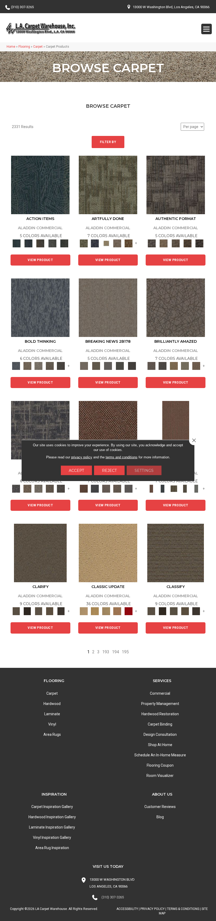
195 (125, 651)
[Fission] (50, 366)
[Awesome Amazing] (117, 243)
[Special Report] (96, 366)
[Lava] (38, 366)
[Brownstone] (40, 243)
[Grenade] (27, 366)
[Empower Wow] (185, 366)
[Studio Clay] (117, 611)
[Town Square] (129, 488)
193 (105, 651)
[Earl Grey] (52, 243)
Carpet (38, 46)
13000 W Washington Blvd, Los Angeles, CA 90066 (171, 7)
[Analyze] (27, 611)
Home (11, 46)
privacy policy (81, 457)
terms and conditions (122, 457)
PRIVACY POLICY (152, 909)
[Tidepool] (40, 185)
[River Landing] (95, 488)
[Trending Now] (108, 307)
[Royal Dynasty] (129, 611)
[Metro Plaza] (117, 488)
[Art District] (106, 488)
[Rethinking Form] (187, 243)
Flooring (24, 46)
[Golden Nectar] (95, 611)
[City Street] (64, 243)
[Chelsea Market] (108, 430)
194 (115, 651)
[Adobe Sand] (108, 553)
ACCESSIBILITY (127, 909)
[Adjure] (61, 611)
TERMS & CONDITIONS (183, 909)
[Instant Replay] (108, 366)
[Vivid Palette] (129, 243)
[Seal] (61, 366)
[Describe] (38, 611)
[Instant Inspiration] (196, 366)
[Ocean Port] (28, 243)
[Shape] (40, 307)
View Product (40, 260)
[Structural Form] (199, 243)
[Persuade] (50, 611)
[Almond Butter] (106, 611)
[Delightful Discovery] (108, 185)
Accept (76, 470)
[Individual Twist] (175, 243)
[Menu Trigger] (206, 29)
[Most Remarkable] (95, 243)
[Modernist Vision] (106, 243)
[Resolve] (40, 553)
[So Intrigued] (175, 307)
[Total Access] (132, 366)
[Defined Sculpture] (164, 243)
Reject (109, 470)
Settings (144, 470)
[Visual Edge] (175, 185)
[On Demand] (120, 366)
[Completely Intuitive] (174, 366)
